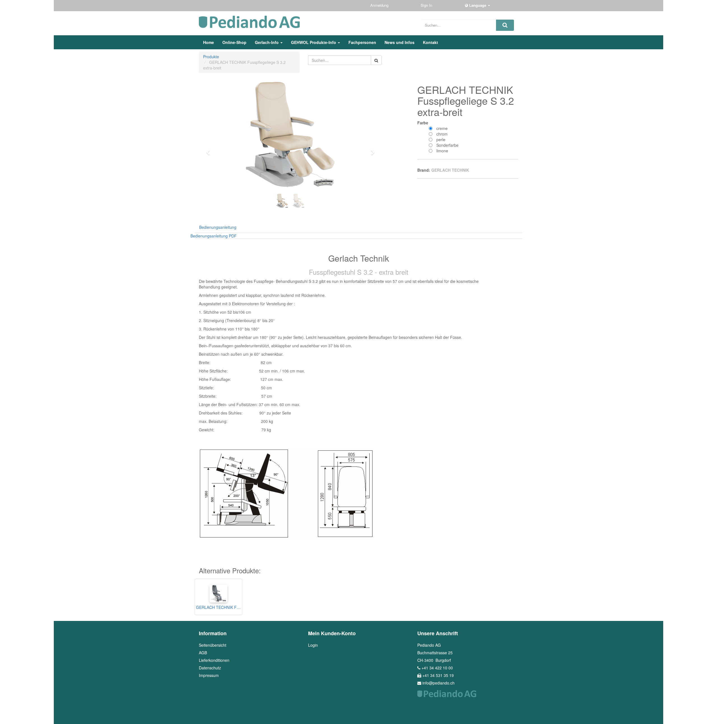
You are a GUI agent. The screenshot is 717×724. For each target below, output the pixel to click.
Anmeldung (380, 5)
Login (313, 645)
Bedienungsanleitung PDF (213, 236)
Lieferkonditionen (214, 660)
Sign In (427, 5)
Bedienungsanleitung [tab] (217, 227)
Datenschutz (210, 668)
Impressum (209, 675)
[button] (210, 149)
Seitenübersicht (212, 645)
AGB (203, 652)
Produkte (211, 56)
